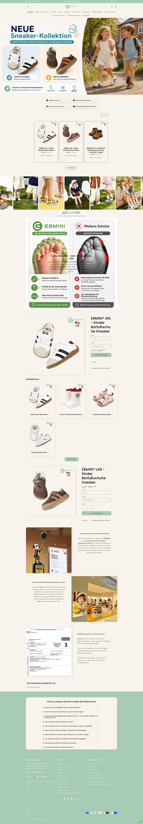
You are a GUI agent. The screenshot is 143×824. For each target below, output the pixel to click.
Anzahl (83, 504)
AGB (90, 764)
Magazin (59, 775)
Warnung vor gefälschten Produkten (100, 784)
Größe (92, 343)
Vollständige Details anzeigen (100, 368)
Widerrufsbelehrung (95, 772)
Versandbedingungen (95, 778)
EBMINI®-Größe (62, 784)
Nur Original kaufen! (63, 790)
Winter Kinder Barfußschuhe (71, 414)
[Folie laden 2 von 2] (70, 311)
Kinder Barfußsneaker (39, 414)
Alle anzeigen (71, 459)
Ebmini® (32, 819)
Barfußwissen (61, 781)
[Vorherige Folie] (64, 311)
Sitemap (91, 766)
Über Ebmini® (61, 778)
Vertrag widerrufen (94, 775)
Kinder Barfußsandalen (102, 414)
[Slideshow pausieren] (79, 311)
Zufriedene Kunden (63, 787)
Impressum (92, 769)
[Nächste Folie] (75, 311)
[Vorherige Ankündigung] (54, 1)
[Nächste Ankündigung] (89, 1)
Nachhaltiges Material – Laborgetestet (68, 793)
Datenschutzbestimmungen (97, 781)
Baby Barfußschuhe (39, 452)
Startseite (60, 764)
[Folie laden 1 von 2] (68, 311)
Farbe (92, 335)
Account (59, 772)
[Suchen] (28, 6)
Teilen (94, 362)
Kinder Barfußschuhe (63, 766)
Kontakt (59, 769)
